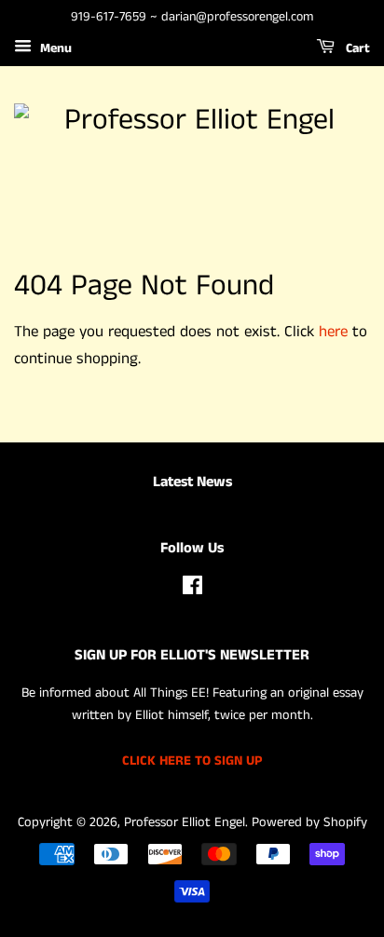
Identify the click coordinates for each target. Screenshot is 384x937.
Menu (54, 48)
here (333, 331)
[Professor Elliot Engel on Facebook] (192, 589)
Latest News (192, 482)
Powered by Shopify (309, 822)
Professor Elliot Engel (184, 822)
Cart (356, 48)
